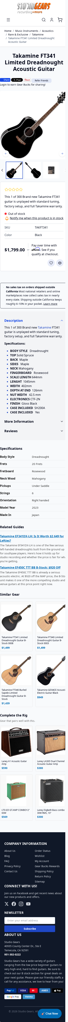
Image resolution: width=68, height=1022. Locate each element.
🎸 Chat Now (49, 1013)
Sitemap (38, 897)
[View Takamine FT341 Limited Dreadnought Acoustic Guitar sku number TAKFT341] (14, 170)
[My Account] (51, 19)
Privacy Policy (12, 882)
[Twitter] (6, 919)
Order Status (41, 866)
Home (7, 31)
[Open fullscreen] (34, 125)
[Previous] (5, 153)
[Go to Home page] (34, 8)
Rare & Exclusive (18, 34)
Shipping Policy (42, 887)
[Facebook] (14, 919)
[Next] (62, 153)
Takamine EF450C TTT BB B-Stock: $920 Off (30, 585)
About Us (9, 866)
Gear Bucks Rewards (45, 882)
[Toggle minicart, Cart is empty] (60, 19)
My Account (40, 876)
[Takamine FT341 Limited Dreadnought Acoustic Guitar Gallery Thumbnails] (34, 170)
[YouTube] (28, 919)
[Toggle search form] (43, 19)
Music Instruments (26, 31)
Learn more (50, 304)
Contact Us (10, 887)
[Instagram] (21, 919)
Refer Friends (41, 80)
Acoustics (47, 31)
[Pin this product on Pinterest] (27, 80)
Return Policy (41, 892)
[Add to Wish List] (51, 263)
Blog (7, 871)
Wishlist (38, 871)
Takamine (38, 34)
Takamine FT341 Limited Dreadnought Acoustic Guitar (31, 40)
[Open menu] (8, 20)
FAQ (6, 876)
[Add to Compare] (59, 263)
